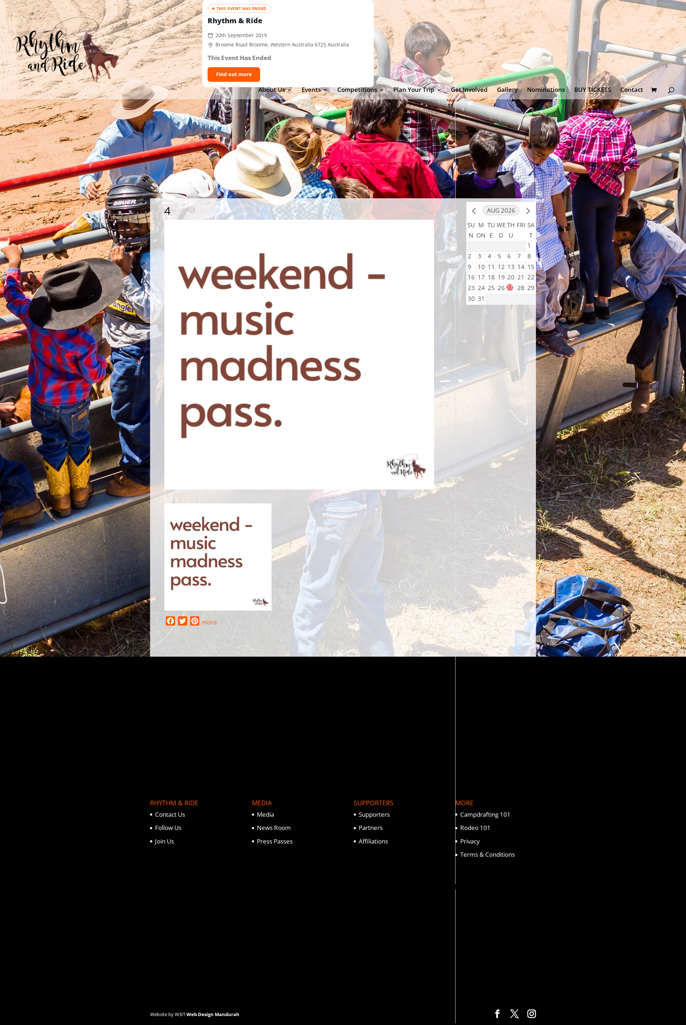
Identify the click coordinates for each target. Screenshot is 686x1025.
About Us (271, 90)
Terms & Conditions (487, 854)
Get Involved (469, 90)
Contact (631, 90)
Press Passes (275, 841)
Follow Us (168, 828)
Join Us (164, 841)
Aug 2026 (501, 210)
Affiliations (373, 841)
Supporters (374, 814)
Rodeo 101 (475, 828)
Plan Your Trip (413, 90)
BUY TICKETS (592, 90)
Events (311, 90)
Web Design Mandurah (213, 1014)
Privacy (470, 841)
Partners (371, 828)
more (209, 622)
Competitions (357, 90)
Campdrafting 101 (485, 814)
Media (265, 814)
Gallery (507, 90)
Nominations (546, 90)
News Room (274, 828)
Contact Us (170, 814)
